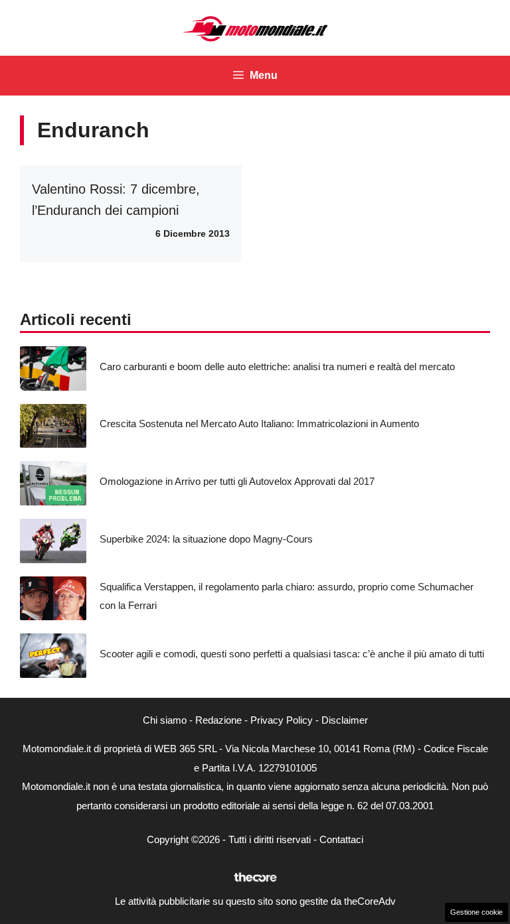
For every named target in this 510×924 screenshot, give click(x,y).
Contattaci (341, 839)
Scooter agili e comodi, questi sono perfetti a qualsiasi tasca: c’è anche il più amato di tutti (292, 653)
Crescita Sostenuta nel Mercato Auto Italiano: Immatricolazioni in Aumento (259, 423)
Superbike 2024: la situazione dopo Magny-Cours (206, 539)
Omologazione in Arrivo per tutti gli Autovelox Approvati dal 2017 (237, 481)
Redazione (218, 720)
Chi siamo (165, 720)
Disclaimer (344, 720)
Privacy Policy (281, 720)
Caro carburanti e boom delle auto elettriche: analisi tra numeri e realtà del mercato (277, 366)
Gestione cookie (476, 912)
